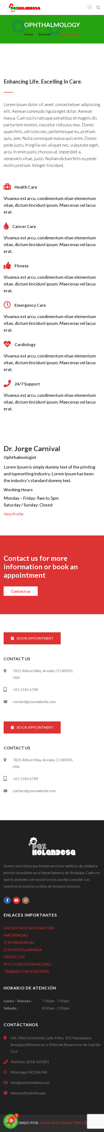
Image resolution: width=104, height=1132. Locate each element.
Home (28, 34)
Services (44, 34)
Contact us (20, 591)
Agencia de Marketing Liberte (67, 1123)
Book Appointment (34, 638)
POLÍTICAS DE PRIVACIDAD (28, 964)
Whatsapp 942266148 (28, 1072)
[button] (10, 1121)
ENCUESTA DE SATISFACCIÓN (29, 928)
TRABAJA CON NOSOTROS (26, 971)
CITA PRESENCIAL (19, 942)
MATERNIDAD (16, 935)
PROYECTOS (14, 957)
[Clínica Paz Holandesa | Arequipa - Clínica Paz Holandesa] (24, 7)
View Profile (13, 514)
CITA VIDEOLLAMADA (23, 949)
